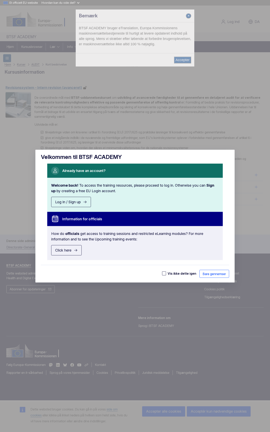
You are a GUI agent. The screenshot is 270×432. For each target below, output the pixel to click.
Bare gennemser (214, 274)
